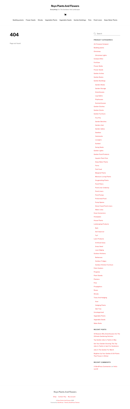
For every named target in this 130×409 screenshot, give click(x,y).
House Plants (98, 220)
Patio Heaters (98, 268)
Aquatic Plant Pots (101, 158)
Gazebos (98, 132)
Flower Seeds (30, 20)
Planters (97, 279)
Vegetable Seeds (65, 20)
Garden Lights (98, 150)
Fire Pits (98, 118)
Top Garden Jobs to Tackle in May (105, 340)
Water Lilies (99, 209)
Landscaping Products (101, 224)
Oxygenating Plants (102, 180)
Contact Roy (62, 396)
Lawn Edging (99, 250)
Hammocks (99, 136)
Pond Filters (99, 184)
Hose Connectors (100, 213)
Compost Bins (98, 59)
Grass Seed (99, 246)
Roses (96, 290)
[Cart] (65, 15)
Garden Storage (100, 88)
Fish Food (98, 169)
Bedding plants (18, 20)
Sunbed (97, 143)
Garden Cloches (99, 106)
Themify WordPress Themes (71, 402)
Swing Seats (99, 147)
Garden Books (98, 77)
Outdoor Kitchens (100, 253)
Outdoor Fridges (100, 261)
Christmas (97, 51)
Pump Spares (99, 202)
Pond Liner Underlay (102, 187)
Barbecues (98, 257)
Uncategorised (99, 312)
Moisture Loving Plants (103, 176)
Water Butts (98, 323)
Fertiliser (97, 62)
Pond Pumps (99, 195)
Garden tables (100, 129)
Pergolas (97, 272)
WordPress (60, 402)
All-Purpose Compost (101, 44)
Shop (54, 396)
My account (71, 396)
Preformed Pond (100, 198)
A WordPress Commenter (102, 366)
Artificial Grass (100, 243)
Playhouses (99, 99)
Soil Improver (99, 231)
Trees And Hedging (100, 297)
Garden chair (99, 125)
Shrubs (40, 20)
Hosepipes (97, 217)
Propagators (98, 286)
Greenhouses (99, 92)
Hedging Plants (100, 305)
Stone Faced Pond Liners (103, 206)
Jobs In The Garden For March (104, 350)
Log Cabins (99, 96)
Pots (89, 20)
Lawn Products (99, 239)
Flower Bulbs (98, 66)
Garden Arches (99, 73)
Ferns (97, 165)
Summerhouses (100, 103)
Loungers (98, 140)
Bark (96, 228)
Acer (96, 301)
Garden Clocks (99, 110)
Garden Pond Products (101, 154)
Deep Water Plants (110, 20)
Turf (96, 235)
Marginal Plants (100, 173)
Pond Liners (98, 20)
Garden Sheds (100, 85)
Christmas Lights (101, 55)
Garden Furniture (99, 114)
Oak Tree (98, 309)
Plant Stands (98, 275)
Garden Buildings (80, 20)
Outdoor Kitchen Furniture (104, 265)
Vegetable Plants (51, 20)
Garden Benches (100, 121)
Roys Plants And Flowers (64, 400)
